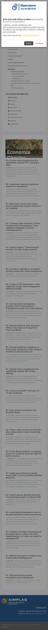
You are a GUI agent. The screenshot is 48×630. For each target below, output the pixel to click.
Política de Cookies (30, 35)
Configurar (39, 43)
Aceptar (29, 43)
